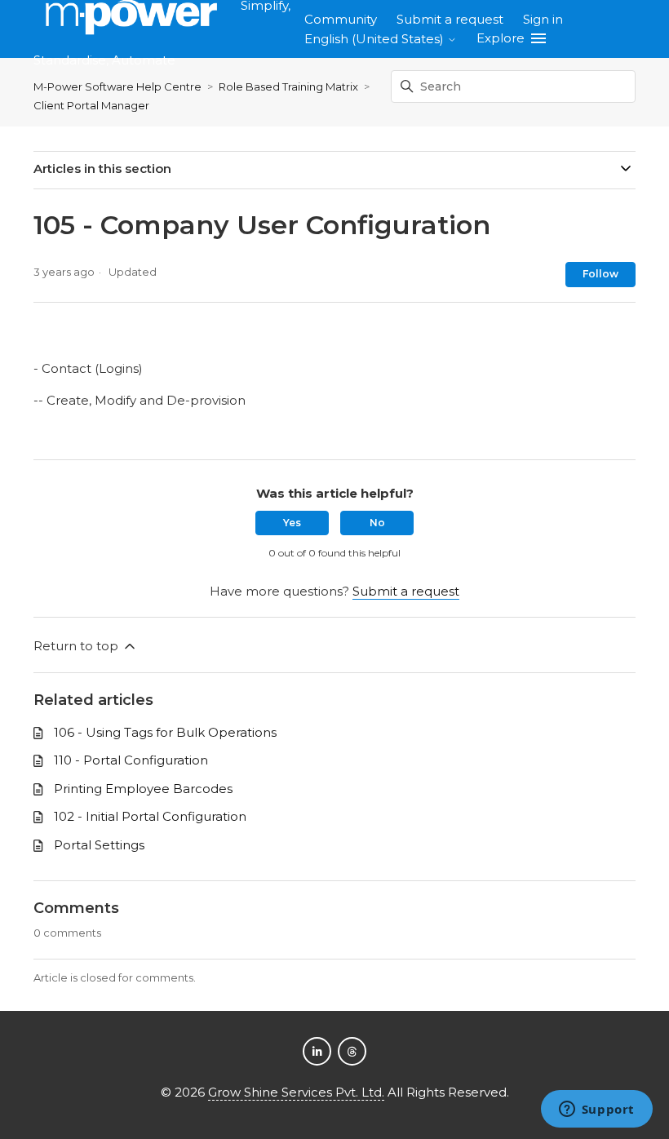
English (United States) (375, 39)
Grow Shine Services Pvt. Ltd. (296, 1092)
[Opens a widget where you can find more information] (596, 1110)
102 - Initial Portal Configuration (150, 816)
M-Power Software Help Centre (117, 86)
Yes (292, 522)
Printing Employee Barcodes (143, 788)
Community (340, 19)
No (377, 522)
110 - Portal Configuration (131, 760)
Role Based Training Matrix (288, 86)
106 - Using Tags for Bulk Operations (165, 732)
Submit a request (450, 19)
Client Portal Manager (91, 105)
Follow (600, 274)
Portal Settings (99, 845)
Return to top (77, 646)
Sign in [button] (543, 19)
